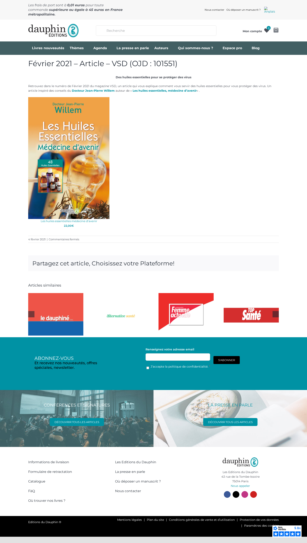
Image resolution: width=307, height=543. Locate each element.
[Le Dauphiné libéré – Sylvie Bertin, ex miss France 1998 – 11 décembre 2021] (55, 314)
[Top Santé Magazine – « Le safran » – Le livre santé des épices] (251, 314)
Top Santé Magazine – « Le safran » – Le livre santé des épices (247, 293)
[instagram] (244, 494)
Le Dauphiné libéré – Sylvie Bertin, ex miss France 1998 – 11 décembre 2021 (51, 293)
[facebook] (227, 494)
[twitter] (236, 494)
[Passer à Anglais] (269, 10)
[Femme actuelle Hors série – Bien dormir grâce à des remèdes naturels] (186, 314)
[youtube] (253, 494)
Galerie (60, 293)
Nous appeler (240, 486)
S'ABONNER (226, 360)
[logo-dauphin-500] (53, 25)
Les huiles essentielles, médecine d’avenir (165, 91)
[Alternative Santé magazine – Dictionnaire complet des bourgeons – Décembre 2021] (120, 314)
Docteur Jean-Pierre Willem (93, 91)
